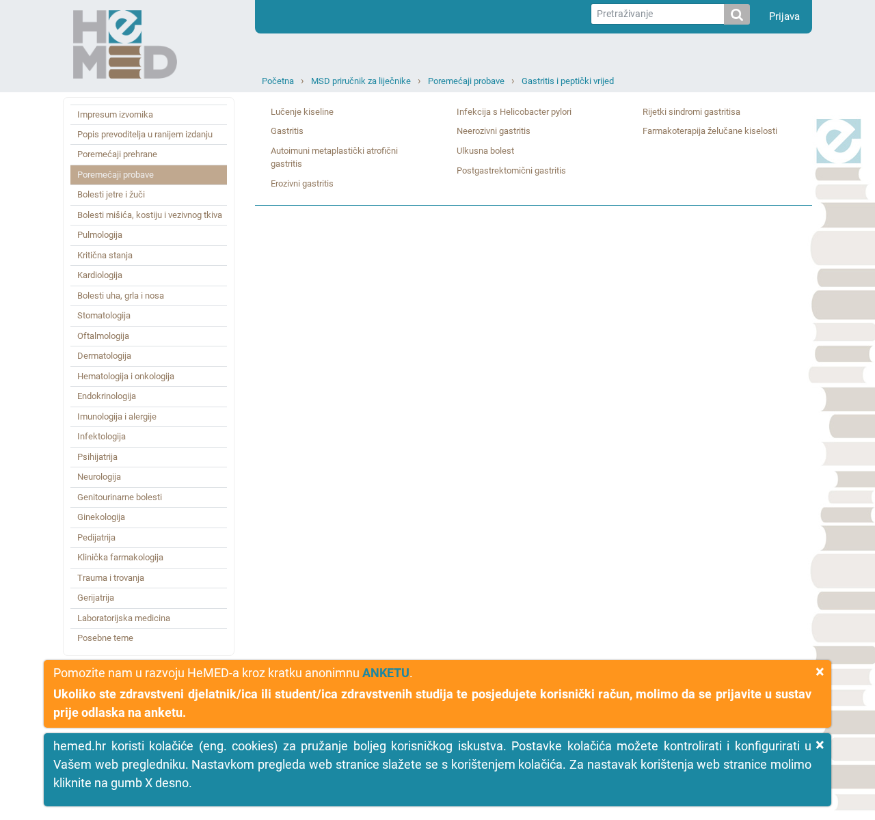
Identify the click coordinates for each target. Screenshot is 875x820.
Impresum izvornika (115, 114)
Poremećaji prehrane (117, 154)
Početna (278, 81)
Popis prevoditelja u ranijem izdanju (145, 134)
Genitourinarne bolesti (119, 497)
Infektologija (101, 436)
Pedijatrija (96, 537)
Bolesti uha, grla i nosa (120, 295)
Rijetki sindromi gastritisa (691, 112)
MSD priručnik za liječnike (361, 81)
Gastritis (287, 131)
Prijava (784, 16)
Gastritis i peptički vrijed (568, 81)
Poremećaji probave (466, 81)
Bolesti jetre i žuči (111, 194)
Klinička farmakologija (120, 557)
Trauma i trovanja (110, 578)
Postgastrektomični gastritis (511, 170)
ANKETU (385, 673)
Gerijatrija (95, 597)
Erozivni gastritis (302, 183)
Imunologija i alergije (117, 416)
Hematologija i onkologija (125, 376)
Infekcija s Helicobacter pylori (514, 112)
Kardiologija (99, 275)
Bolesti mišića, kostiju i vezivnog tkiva (149, 215)
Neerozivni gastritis (493, 131)
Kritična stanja (105, 255)
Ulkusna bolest (485, 151)
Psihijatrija (97, 457)
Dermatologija (104, 356)
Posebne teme (105, 638)
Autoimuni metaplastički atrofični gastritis (334, 157)
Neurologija (99, 477)
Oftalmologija (103, 336)
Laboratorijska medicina (123, 618)
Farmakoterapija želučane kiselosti (710, 131)
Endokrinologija (106, 396)
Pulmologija (99, 235)
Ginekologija (101, 517)
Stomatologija (104, 315)
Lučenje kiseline (302, 112)
